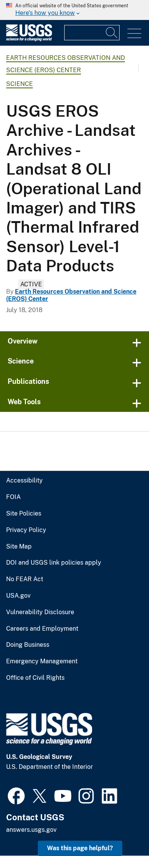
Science (19, 84)
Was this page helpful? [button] (80, 848)
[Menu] (134, 34)
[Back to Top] (121, 828)
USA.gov (18, 595)
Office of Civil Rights (35, 677)
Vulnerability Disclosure (40, 612)
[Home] (29, 39)
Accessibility (24, 480)
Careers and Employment (42, 628)
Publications (28, 381)
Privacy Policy (26, 530)
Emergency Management (42, 661)
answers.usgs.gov (31, 829)
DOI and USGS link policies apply (53, 562)
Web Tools (24, 402)
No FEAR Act (24, 579)
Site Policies (23, 513)
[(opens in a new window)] (16, 795)
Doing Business (27, 644)
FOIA (13, 497)
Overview (22, 341)
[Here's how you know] (74, 10)
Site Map (19, 546)
